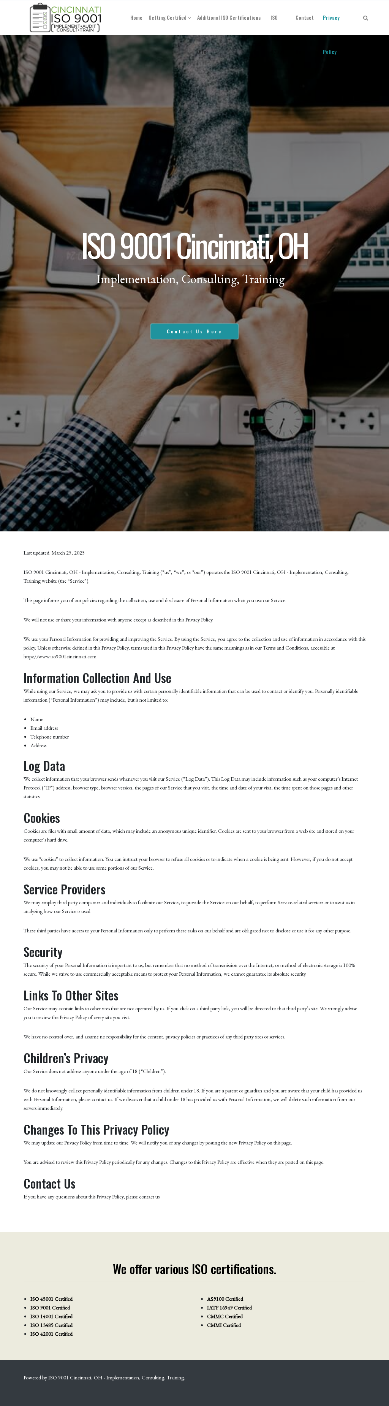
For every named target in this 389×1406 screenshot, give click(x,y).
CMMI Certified (224, 1325)
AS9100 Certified (225, 1298)
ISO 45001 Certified (51, 1298)
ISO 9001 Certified (50, 1307)
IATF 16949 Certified (229, 1307)
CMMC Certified (225, 1316)
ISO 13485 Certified (51, 1325)
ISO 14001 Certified (51, 1316)
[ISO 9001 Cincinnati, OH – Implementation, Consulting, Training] (66, 17)
